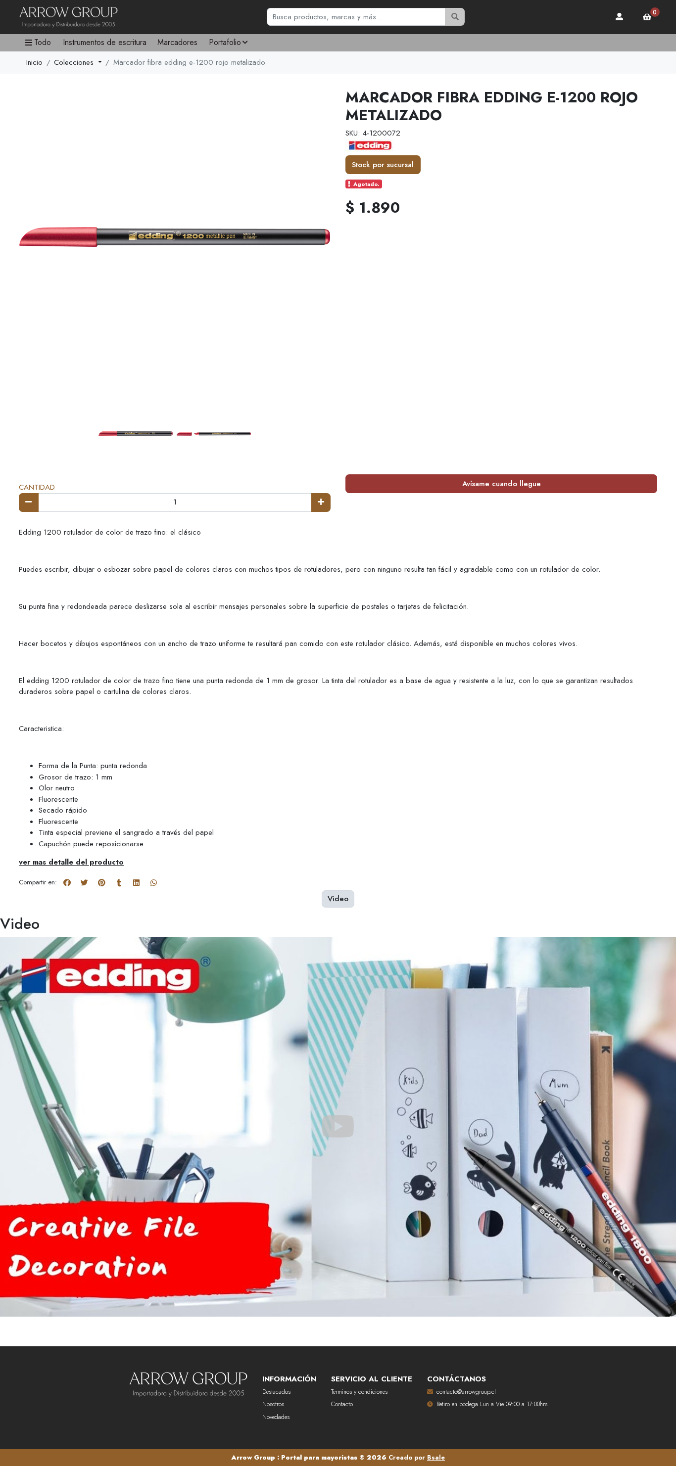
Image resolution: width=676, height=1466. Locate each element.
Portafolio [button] (225, 42)
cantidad (37, 487)
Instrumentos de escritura (104, 42)
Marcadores (177, 42)
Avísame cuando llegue (501, 483)
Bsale (436, 1457)
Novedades (276, 1417)
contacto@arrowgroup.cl (466, 1391)
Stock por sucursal (383, 164)
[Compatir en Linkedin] (136, 882)
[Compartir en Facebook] (66, 882)
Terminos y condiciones (359, 1391)
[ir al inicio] (188, 1382)
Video (338, 898)
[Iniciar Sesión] (619, 17)
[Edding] (370, 144)
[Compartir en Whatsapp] (153, 882)
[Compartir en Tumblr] (118, 882)
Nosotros (273, 1404)
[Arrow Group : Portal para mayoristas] (68, 17)
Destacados (276, 1391)
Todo (42, 42)
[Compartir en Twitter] (84, 882)
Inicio (34, 62)
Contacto (342, 1404)
